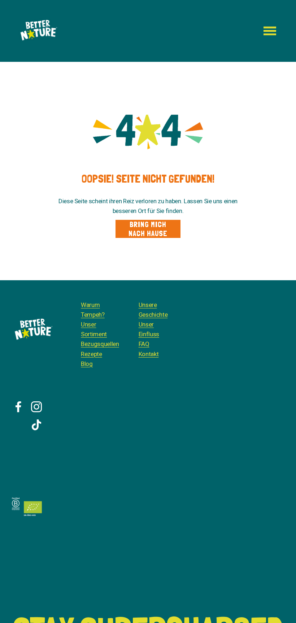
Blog (87, 363)
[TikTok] (36, 425)
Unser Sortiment (94, 329)
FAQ (144, 343)
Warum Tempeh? (93, 309)
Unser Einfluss (149, 329)
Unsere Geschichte (153, 309)
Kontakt (149, 354)
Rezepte (91, 354)
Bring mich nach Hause (148, 229)
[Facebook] (18, 407)
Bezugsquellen (100, 343)
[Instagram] (36, 407)
